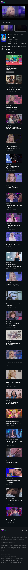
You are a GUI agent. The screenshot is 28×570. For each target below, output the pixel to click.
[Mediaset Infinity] (3, 2)
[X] (26, 530)
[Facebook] (19, 530)
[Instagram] (22, 530)
